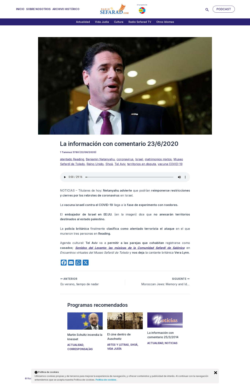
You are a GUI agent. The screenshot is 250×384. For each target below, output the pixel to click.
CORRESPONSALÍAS (80, 349)
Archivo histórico (66, 9)
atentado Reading (72, 159)
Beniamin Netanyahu (100, 159)
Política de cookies (106, 379)
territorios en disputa (141, 164)
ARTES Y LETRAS (118, 344)
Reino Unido (95, 164)
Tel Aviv (120, 164)
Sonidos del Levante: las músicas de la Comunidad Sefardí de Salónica (129, 248)
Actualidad (83, 21)
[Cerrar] (215, 372)
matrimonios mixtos (158, 159)
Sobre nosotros (38, 9)
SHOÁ (133, 344)
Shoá (109, 164)
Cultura (118, 21)
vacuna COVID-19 (170, 164)
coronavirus (125, 159)
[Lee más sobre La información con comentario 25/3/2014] (165, 320)
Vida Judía (102, 21)
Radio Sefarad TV (139, 21)
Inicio (20, 9)
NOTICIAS (171, 343)
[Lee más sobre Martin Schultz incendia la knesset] (85, 320)
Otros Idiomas (165, 21)
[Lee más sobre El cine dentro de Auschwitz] (125, 320)
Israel (139, 159)
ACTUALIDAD (75, 344)
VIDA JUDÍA (114, 348)
